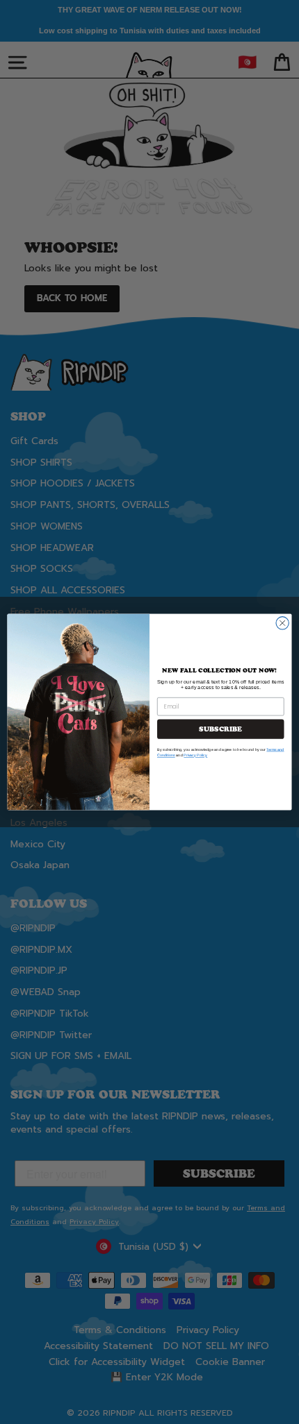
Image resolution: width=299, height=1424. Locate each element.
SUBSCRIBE (220, 729)
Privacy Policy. (195, 756)
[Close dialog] (282, 623)
